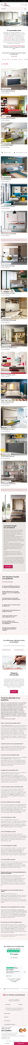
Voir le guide (8, 566)
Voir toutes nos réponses (7, 581)
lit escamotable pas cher (6, 882)
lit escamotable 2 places (6, 821)
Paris (5, 59)
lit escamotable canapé (6, 835)
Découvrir (14, 691)
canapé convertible (18, 934)
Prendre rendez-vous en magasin (8, 718)
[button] (2, 4)
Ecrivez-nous (14, 56)
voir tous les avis (14, 957)
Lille (10, 59)
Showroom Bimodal (18, 46)
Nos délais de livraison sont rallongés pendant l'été (14, 1)
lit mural (2, 728)
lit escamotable (8, 38)
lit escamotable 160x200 (6, 824)
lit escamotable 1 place (5, 790)
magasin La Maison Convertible (7, 895)
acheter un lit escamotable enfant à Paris (10, 898)
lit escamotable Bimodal (18, 878)
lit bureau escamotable (17, 849)
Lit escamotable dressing (6, 649)
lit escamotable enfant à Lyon (7, 899)
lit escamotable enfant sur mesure (14, 909)
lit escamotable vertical (6, 760)
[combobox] (14, 9)
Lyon (22, 59)
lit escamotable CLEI (5, 878)
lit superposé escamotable (12, 863)
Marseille (16, 59)
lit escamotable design (5, 775)
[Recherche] (25, 8)
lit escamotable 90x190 (21, 804)
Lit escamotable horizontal (19, 649)
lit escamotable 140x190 (15, 822)
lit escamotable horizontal (19, 760)
